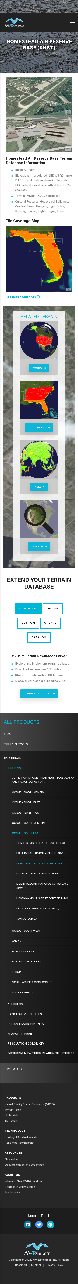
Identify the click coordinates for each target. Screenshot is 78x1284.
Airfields (15, 1004)
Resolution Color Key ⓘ (23, 297)
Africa (16, 941)
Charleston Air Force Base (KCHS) (40, 843)
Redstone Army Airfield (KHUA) (37, 909)
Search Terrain (21, 1033)
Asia (38, 487)
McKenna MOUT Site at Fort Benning (42, 898)
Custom (28, 623)
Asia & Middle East (25, 951)
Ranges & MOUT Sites (25, 1014)
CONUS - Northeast (26, 802)
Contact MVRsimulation (20, 1187)
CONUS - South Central (29, 823)
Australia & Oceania (26, 962)
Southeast (38, 427)
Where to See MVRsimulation (23, 1181)
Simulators (13, 1069)
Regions (14, 768)
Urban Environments (26, 1024)
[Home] (14, 22)
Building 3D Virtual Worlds (21, 1137)
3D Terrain (13, 758)
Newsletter (12, 1159)
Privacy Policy (54, 1265)
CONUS (38, 368)
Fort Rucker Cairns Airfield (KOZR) (41, 853)
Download (28, 608)
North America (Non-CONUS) (32, 982)
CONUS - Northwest (26, 813)
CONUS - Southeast (26, 833)
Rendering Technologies (20, 1143)
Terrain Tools (16, 744)
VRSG (7, 734)
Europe (17, 972)
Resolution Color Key (26, 1043)
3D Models (11, 1115)
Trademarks (12, 1192)
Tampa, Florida (26, 919)
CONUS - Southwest (26, 931)
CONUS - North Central (29, 792)
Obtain (53, 608)
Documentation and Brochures (24, 1165)
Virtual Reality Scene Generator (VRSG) (30, 1104)
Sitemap (36, 1265)
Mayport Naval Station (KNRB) (37, 874)
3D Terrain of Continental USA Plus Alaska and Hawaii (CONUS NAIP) (43, 780)
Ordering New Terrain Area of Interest (41, 1053)
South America (22, 992)
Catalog (39, 637)
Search (38, 546)
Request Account (38, 694)
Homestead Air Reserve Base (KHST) (41, 863)
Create (50, 623)
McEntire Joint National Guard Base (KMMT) (42, 886)
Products (25, 722)
